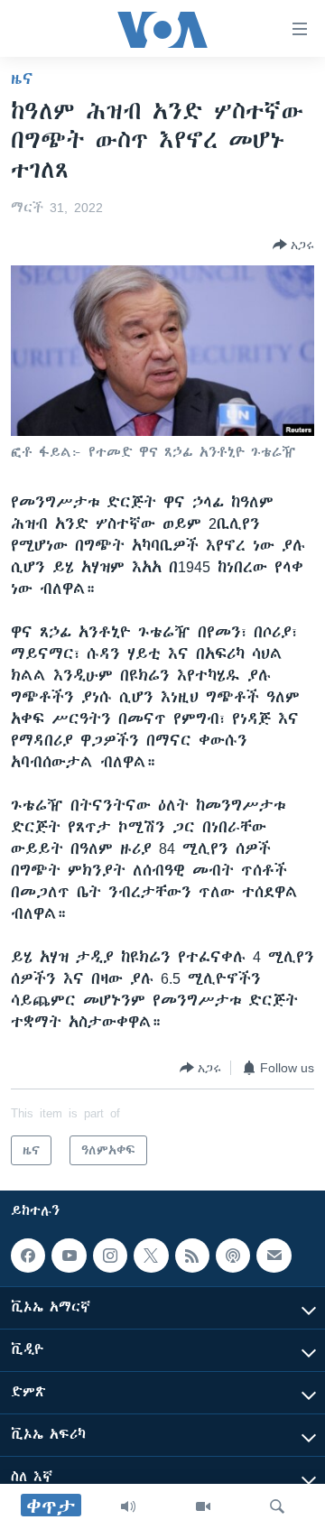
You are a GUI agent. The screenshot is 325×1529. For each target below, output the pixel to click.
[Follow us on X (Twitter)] (151, 1255)
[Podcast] (233, 1255)
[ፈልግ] (277, 1506)
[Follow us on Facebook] (28, 1255)
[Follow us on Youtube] (68, 1255)
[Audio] (128, 1506)
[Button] (293, 244)
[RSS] (192, 1255)
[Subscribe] (273, 1255)
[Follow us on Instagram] (110, 1255)
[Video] (203, 1506)
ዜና (22, 79)
